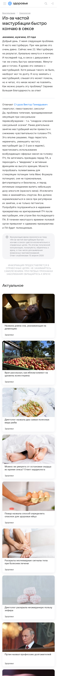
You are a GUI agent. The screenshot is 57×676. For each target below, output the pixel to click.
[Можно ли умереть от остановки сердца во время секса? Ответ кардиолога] (28, 457)
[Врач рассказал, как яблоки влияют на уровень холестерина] (28, 363)
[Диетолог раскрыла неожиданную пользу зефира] (28, 597)
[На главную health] (20, 3)
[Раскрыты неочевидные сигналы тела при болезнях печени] (28, 551)
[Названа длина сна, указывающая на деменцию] (28, 316)
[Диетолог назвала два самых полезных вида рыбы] (28, 410)
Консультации (8, 13)
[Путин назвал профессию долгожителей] (28, 644)
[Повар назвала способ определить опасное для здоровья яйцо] (28, 504)
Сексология (24, 13)
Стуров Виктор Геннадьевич (30, 104)
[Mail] (10, 3)
